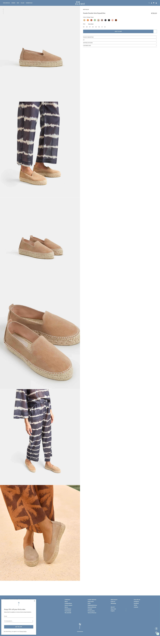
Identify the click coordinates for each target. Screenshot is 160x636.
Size (84, 24)
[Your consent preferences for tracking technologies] (158, 634)
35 (83, 27)
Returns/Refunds (92, 607)
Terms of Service (92, 612)
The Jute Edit (68, 612)
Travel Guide (68, 610)
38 (93, 27)
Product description (88, 37)
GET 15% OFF (18, 626)
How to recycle (68, 605)
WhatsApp (113, 603)
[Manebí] (80, 3)
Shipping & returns (88, 42)
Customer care (87, 45)
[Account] (151, 2)
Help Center (91, 601)
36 (86, 27)
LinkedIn (136, 607)
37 (89, 27)
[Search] (149, 3)
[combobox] (18, 621)
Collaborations (68, 603)
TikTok (135, 605)
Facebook (136, 603)
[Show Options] (32, 621)
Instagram (136, 601)
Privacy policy (91, 610)
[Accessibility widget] (156, 628)
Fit (83, 39)
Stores (66, 607)
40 (99, 27)
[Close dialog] (34, 601)
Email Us (113, 601)
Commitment (68, 609)
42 (105, 27)
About (66, 601)
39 (96, 27)
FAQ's (89, 603)
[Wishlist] (153, 2)
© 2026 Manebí (80, 631)
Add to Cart (118, 31)
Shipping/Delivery (92, 605)
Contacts (90, 609)
